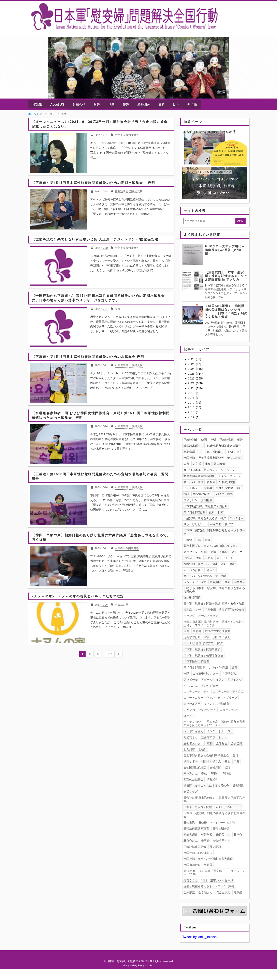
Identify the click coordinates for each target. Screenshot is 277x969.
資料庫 (211, 482)
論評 (233, 564)
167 (109, 654)
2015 (191, 412)
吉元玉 (209, 558)
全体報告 (221, 743)
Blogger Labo (145, 965)
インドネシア (192, 488)
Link (176, 104)
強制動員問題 (192, 597)
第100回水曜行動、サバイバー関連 (206, 667)
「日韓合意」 (230, 673)
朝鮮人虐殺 (191, 834)
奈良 (236, 761)
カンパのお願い (193, 570)
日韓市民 (189, 822)
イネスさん (191, 685)
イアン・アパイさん (229, 679)
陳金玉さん (223, 892)
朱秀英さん (223, 834)
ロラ (230, 731)
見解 (111, 104)
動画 (227, 582)
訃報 (207, 464)
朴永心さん (191, 840)
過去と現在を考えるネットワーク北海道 (209, 886)
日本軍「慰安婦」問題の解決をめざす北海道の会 (214, 814)
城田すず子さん (211, 761)
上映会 (188, 558)
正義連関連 (191, 439)
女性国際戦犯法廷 (195, 767)
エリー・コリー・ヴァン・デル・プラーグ (210, 697)
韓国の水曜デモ (193, 446)
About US (57, 104)
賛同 (204, 880)
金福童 (208, 488)
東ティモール (225, 558)
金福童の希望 (201, 494)
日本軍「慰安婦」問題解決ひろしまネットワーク (214, 532)
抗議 (186, 494)
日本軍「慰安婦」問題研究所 (202, 649)
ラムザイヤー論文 (195, 582)
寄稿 (204, 773)
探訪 (220, 643)
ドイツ (228, 524)
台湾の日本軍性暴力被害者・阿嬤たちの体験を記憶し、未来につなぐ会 (214, 623)
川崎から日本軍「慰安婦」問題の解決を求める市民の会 (214, 589)
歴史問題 (215, 847)
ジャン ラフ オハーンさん (200, 709)
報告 (96, 104)
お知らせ (78, 104)
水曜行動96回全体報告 (198, 853)
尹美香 (197, 464)
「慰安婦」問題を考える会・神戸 (205, 518)
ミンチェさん (215, 731)
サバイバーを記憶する (198, 576)
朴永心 (238, 834)
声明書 (197, 631)
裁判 (212, 512)
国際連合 (239, 582)
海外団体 (143, 104)
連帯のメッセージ (221, 880)
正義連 (188, 540)
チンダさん (237, 518)
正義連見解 (226, 439)
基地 (227, 761)
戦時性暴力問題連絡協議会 (224, 446)
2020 (191, 388)
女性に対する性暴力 (217, 631)
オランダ (189, 615)
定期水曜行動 (192, 637)
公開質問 (215, 582)
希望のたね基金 (193, 779)
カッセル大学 (192, 703)
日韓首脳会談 (221, 828)
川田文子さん (221, 637)
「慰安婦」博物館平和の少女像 (224, 609)
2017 (191, 402)
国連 (186, 631)
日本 (221, 512)
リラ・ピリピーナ (195, 524)
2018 (191, 398)
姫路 (227, 767)
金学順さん (205, 892)
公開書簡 (236, 743)
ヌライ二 (189, 716)
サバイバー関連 (193, 482)
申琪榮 (208, 865)
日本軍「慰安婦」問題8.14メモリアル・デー (212, 807)
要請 (213, 552)
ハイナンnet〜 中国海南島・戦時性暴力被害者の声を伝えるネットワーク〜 (214, 723)
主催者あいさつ (193, 743)
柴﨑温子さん (221, 840)
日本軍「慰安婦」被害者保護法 (203, 655)
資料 (161, 104)
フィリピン (191, 500)
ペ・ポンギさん (193, 731)
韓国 (204, 439)
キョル (211, 570)
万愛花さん (191, 737)
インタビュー (209, 685)
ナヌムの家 (234, 458)
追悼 (198, 609)
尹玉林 (214, 773)
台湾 (198, 558)
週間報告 (218, 452)
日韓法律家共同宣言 (196, 828)
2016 (191, 407)
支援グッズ (191, 791)
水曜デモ (215, 524)
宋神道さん (191, 773)
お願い (223, 552)
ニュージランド (230, 709)
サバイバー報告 (223, 494)
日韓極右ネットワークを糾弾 (216, 822)
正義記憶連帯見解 (195, 847)
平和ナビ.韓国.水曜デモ (199, 643)
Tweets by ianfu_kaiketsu (200, 936)
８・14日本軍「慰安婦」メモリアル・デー (211, 470)
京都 (210, 743)
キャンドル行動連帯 (217, 703)
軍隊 (186, 673)
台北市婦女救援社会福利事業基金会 (206, 755)
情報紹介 (212, 779)
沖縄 (204, 552)
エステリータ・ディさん (228, 691)
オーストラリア (208, 615)
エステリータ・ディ (196, 691)
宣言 (207, 637)
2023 (191, 373)
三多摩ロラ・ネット (214, 737)
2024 (191, 369)
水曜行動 (189, 458)
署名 (224, 564)
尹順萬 (226, 773)
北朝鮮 (202, 749)
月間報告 (207, 500)
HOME (37, 104)
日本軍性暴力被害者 (196, 661)
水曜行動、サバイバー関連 (201, 564)
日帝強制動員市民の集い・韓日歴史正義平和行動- (214, 799)
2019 (191, 393)
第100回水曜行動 (194, 512)
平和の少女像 (227, 482)
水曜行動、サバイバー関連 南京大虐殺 (208, 858)
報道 (126, 104)
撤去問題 (238, 785)
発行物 (192, 104)
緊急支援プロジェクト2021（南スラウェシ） (212, 545)
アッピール (191, 679)
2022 (191, 378)
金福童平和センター (205, 673)
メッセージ (191, 552)
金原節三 (189, 892)
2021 (191, 383)
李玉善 (205, 840)
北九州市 (189, 749)
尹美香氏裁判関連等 (211, 458)
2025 (191, 364)
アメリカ (237, 552)
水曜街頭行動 (192, 865)
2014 (191, 417)
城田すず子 (191, 761)
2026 (191, 359)
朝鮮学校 (207, 834)
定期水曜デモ (192, 452)
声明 (213, 439)
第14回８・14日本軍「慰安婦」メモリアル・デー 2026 (214, 872)
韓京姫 (238, 892)
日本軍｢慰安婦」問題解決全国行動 (206, 506)
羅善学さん (191, 880)
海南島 (188, 609)
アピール (207, 679)
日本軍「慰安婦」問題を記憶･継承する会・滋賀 (214, 603)
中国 (198, 540)
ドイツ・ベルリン (229, 476)
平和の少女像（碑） (229, 488)
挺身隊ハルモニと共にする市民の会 (206, 785)
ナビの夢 (221, 576)
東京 (186, 464)
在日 (235, 755)
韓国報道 (219, 464)
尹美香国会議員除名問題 (199, 476)
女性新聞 (215, 767)
